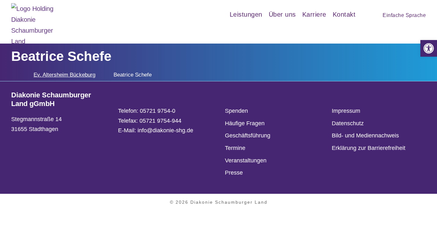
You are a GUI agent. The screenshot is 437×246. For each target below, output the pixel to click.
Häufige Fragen (245, 123)
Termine (235, 148)
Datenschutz (348, 123)
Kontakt (344, 14)
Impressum (346, 111)
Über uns (282, 14)
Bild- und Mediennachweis (365, 135)
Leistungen (246, 14)
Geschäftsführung (247, 135)
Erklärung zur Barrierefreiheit (368, 148)
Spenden (236, 111)
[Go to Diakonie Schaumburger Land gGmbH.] (13, 75)
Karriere (314, 14)
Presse (234, 172)
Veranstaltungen (245, 160)
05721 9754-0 (157, 111)
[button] (428, 48)
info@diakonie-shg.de (165, 130)
